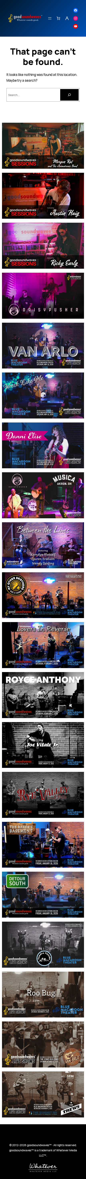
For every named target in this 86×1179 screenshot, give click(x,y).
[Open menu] (49, 18)
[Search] (69, 95)
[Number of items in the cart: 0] (58, 18)
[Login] (67, 18)
